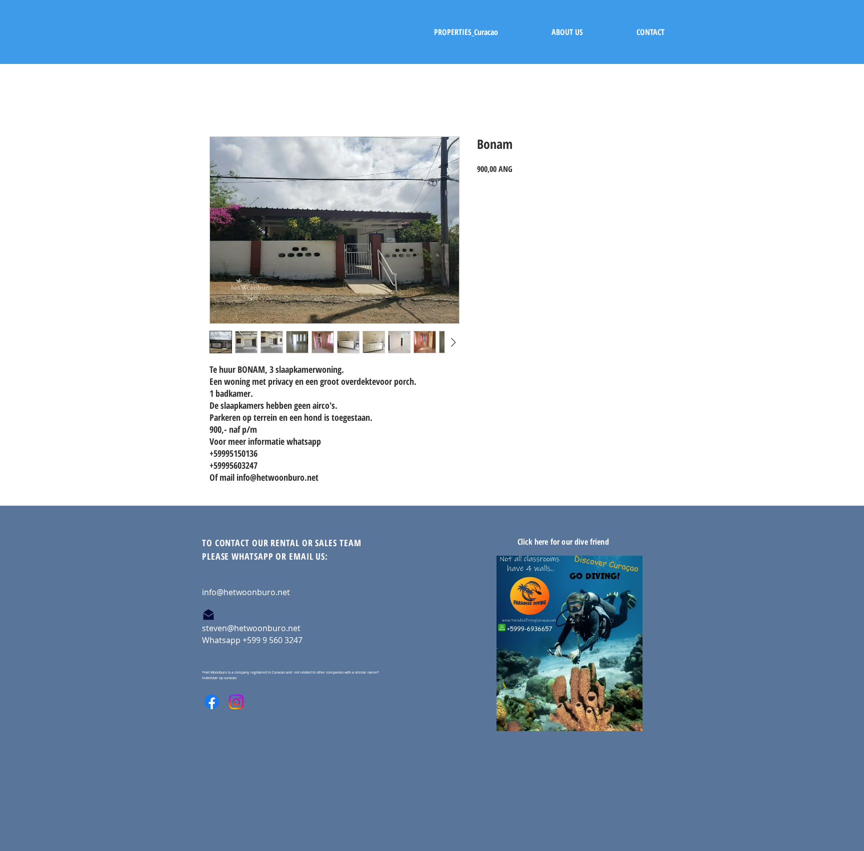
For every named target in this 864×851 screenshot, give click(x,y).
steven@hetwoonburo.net (251, 628)
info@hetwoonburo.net (246, 592)
